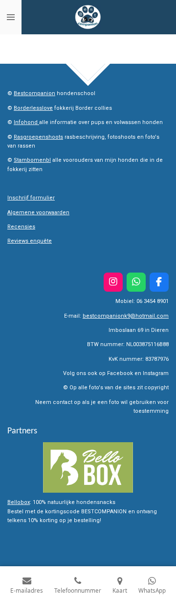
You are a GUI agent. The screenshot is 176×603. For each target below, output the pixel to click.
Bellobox (18, 502)
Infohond (26, 122)
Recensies (21, 227)
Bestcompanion (34, 93)
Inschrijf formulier (31, 198)
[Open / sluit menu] (11, 17)
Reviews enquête (29, 241)
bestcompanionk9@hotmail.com (126, 316)
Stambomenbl (32, 160)
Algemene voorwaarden (38, 212)
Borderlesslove (33, 108)
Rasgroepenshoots (38, 137)
